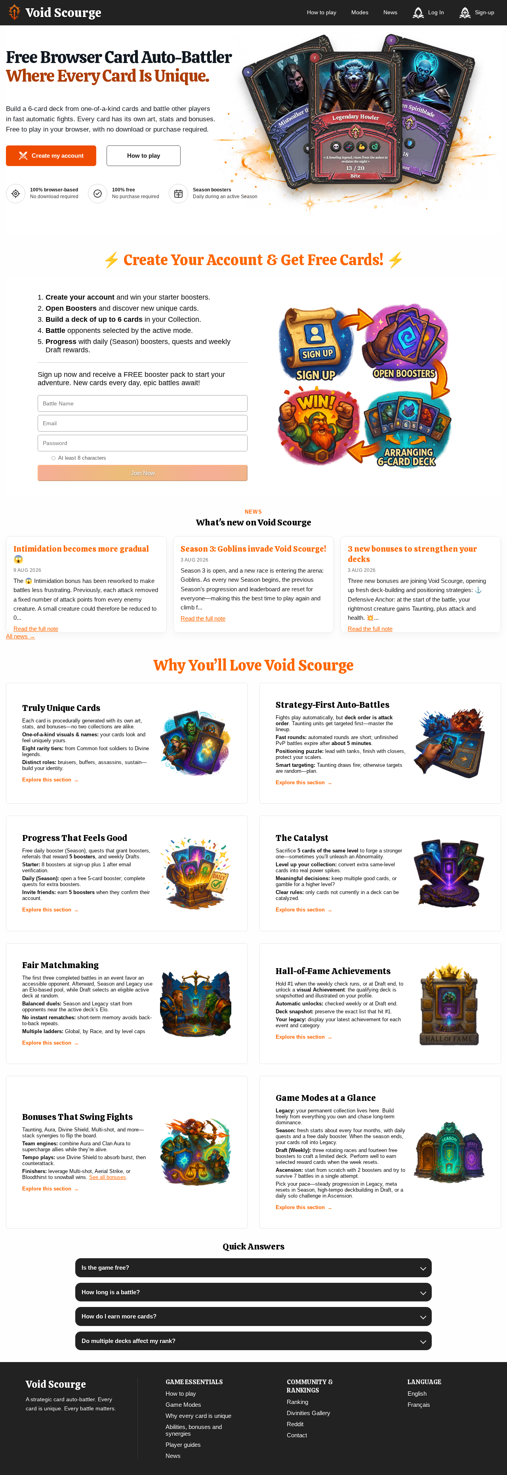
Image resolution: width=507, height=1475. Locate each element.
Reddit (295, 1424)
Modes (359, 12)
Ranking (297, 1402)
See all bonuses (107, 1177)
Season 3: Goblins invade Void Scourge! (253, 549)
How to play (321, 12)
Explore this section (46, 780)
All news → (20, 636)
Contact (297, 1435)
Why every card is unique (198, 1415)
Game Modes (183, 1404)
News (390, 12)
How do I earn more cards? (119, 1316)
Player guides (183, 1444)
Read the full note (35, 628)
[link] (127, 743)
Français (419, 1404)
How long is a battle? (111, 1292)
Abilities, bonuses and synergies (194, 1430)
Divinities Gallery (308, 1413)
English (417, 1393)
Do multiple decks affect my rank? (128, 1340)
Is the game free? (105, 1267)
